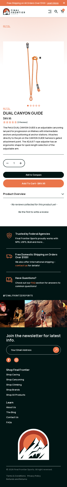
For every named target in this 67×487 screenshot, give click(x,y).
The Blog (11, 412)
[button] (28, 105)
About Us (11, 407)
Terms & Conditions (16, 475)
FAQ (33, 282)
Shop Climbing (14, 384)
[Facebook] (8, 360)
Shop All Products (15, 394)
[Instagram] (16, 360)
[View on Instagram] (38, 313)
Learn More (53, 3)
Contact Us (12, 417)
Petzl (6, 26)
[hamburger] (49, 11)
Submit (56, 349)
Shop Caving (13, 374)
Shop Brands (13, 389)
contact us (21, 265)
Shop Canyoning (15, 379)
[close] (64, 3)
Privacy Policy (34, 475)
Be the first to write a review (34, 212)
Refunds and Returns (16, 479)
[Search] (56, 11)
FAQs (9, 422)
